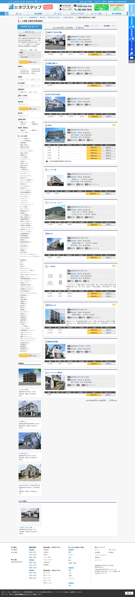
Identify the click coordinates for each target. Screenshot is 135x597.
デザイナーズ (25, 149)
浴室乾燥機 (24, 235)
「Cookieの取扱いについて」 (21, 594)
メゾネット (24, 198)
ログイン (40, 1)
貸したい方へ (47, 580)
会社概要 (97, 552)
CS (22, 262)
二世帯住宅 (24, 169)
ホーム (97, 550)
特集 (69, 570)
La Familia (51, 266)
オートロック (25, 272)
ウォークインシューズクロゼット (30, 257)
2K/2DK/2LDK (24, 71)
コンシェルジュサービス (28, 293)
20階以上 (24, 303)
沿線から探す (33, 552)
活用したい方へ (47, 583)
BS (22, 264)
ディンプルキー (26, 281)
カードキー (24, 173)
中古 (35, 50)
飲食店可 (24, 316)
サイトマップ (98, 560)
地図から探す (33, 557)
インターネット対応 (27, 270)
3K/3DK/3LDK (36, 71)
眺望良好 (24, 167)
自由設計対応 (25, 343)
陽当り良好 (24, 145)
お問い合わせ (112, 550)
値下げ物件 (24, 57)
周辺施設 (110, 552)
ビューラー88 (51, 170)
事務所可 (24, 155)
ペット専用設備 (26, 140)
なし (35, 92)
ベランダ (24, 200)
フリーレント (25, 171)
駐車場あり (24, 295)
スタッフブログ (47, 560)
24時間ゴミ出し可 (26, 289)
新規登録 (31, 1)
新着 (69, 552)
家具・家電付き (26, 217)
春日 (80, 137)
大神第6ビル (23, 421)
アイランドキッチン (27, 340)
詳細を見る (95, 54)
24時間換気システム (27, 330)
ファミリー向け (26, 190)
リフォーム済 (25, 328)
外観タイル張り (26, 221)
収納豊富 (24, 260)
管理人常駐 (24, 165)
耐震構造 (24, 347)
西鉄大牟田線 (75, 42)
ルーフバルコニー (26, 204)
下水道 (23, 324)
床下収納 (24, 252)
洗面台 (23, 240)
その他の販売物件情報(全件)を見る (59, 161)
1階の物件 (24, 299)
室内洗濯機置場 (26, 192)
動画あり (34, 130)
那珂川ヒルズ (51, 305)
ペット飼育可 (25, 138)
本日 (33, 122)
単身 (69, 557)
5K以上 (34, 73)
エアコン (24, 248)
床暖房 (23, 250)
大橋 (81, 42)
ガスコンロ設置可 (26, 180)
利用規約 (97, 557)
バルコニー (24, 202)
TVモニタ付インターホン (29, 274)
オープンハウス (26, 176)
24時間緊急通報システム (28, 278)
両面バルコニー (26, 336)
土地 (69, 573)
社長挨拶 (46, 550)
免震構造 (24, 345)
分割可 (23, 161)
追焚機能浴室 (25, 233)
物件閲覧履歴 (66, 6)
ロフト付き (24, 196)
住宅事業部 (14, 550)
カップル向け (25, 186)
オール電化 (24, 207)
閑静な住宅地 (25, 147)
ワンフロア (24, 312)
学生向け (24, 184)
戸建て (70, 575)
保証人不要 (24, 153)
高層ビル (24, 314)
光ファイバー (25, 268)
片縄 (81, 130)
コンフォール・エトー (54, 202)
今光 (81, 68)
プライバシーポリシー (101, 555)
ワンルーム (23, 69)
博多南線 (73, 39)
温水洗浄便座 (25, 238)
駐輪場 (23, 213)
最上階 (23, 305)
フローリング (25, 194)
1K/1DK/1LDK (36, 69)
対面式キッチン (26, 229)
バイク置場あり (26, 215)
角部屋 (23, 309)
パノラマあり (24, 132)
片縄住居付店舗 (52, 342)
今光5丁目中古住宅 (53, 94)
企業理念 (46, 552)
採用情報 (46, 565)
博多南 (80, 39)
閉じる (129, 593)
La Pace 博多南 (24, 389)
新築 (31, 50)
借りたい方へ (47, 575)
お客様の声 (46, 562)
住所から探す (33, 555)
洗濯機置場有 (25, 219)
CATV (23, 266)
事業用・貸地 (72, 563)
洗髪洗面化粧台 (26, 242)
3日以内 (22, 124)
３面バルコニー (26, 334)
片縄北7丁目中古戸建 (54, 32)
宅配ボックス (25, 276)
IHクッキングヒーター (28, 338)
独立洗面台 (24, 246)
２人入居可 (24, 157)
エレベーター (25, 209)
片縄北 (82, 37)
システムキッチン (26, 227)
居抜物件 (24, 318)
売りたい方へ (47, 578)
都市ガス (24, 322)
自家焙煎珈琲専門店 (16, 562)
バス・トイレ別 (26, 231)
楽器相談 (24, 142)
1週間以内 (35, 124)
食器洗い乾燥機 (26, 225)
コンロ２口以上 (26, 223)
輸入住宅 (24, 351)
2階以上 (23, 297)
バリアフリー (25, 159)
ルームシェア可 (26, 182)
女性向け (24, 188)
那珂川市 (77, 37)
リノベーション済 (26, 151)
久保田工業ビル (52, 63)
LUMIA (49, 125)
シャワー (24, 244)
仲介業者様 (14, 552)
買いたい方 (46, 573)
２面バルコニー (26, 332)
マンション (71, 578)
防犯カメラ (24, 283)
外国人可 (24, 178)
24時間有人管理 (26, 285)
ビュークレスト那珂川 (54, 373)
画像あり (23, 130)
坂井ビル (50, 233)
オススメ (71, 555)
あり (31, 92)
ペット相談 (24, 326)
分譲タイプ (24, 163)
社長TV (45, 555)
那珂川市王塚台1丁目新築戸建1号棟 (30, 485)
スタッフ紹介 (47, 557)
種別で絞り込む (30, 32)
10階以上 (24, 301)
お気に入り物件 (67, 9)
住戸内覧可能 (25, 291)
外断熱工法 (24, 349)
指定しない (23, 50)
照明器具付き (25, 211)
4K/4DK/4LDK (24, 73)
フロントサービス (26, 287)
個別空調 (24, 320)
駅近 (69, 560)
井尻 (81, 382)
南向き (23, 307)
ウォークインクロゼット (28, 254)
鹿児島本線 (74, 137)
